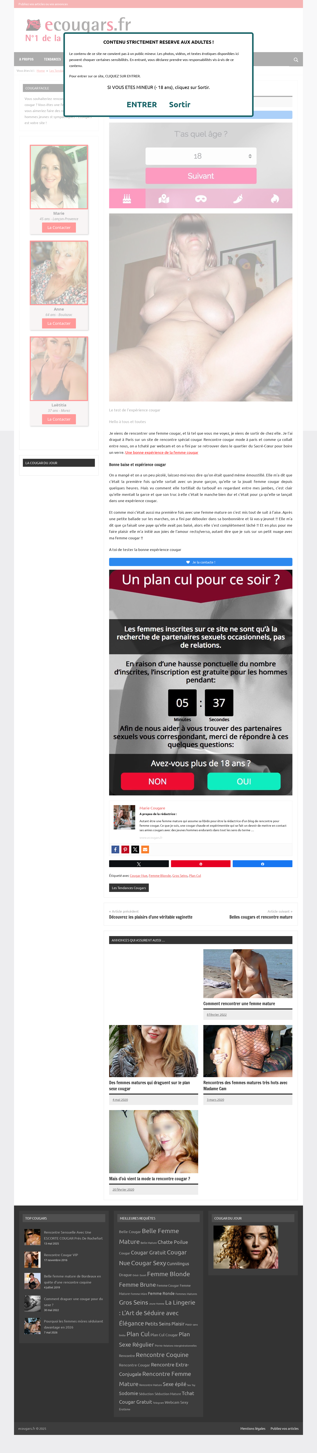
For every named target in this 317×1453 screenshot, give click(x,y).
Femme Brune (137, 1284)
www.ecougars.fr (151, 837)
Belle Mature (149, 1243)
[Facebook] (115, 849)
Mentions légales (252, 1428)
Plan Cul (195, 875)
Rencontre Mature (150, 1385)
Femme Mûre (139, 1294)
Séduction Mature (168, 1394)
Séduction (146, 1394)
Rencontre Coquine (162, 1354)
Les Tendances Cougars (129, 888)
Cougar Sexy (148, 1262)
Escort (143, 1275)
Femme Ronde (161, 1293)
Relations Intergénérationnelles (180, 1345)
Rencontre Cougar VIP (61, 1254)
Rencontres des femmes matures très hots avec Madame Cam (245, 1086)
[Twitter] (135, 849)
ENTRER (142, 104)
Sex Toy (191, 1385)
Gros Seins (180, 875)
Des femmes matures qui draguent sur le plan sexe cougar (149, 1086)
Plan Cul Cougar (164, 1334)
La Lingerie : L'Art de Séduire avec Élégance (157, 1313)
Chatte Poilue (173, 1242)
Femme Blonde (160, 875)
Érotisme (124, 1409)
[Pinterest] (125, 849)
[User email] (145, 849)
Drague (125, 1274)
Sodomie (128, 1393)
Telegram (158, 1402)
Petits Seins (158, 1323)
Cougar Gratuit (148, 1252)
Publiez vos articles (285, 1428)
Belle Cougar (130, 1231)
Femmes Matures (186, 1294)
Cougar (124, 1253)
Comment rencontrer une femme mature (239, 1003)
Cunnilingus (178, 1263)
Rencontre (127, 1355)
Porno (159, 1345)
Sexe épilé (174, 1384)
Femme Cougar (168, 1285)
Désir (136, 1275)
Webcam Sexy (176, 1402)
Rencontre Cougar (134, 1365)
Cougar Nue (138, 875)
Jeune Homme (156, 1303)
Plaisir (177, 1323)
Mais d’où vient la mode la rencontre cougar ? (149, 1179)
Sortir (179, 104)
